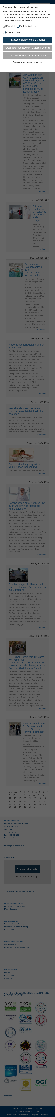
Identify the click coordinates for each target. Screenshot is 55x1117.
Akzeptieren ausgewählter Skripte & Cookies (27, 48)
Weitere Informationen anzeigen (27, 62)
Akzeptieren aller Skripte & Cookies (27, 40)
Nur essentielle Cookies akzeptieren (27, 55)
